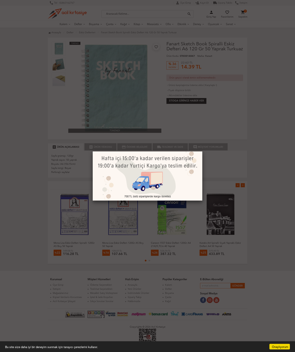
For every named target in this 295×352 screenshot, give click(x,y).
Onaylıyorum (280, 346)
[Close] (202, 151)
